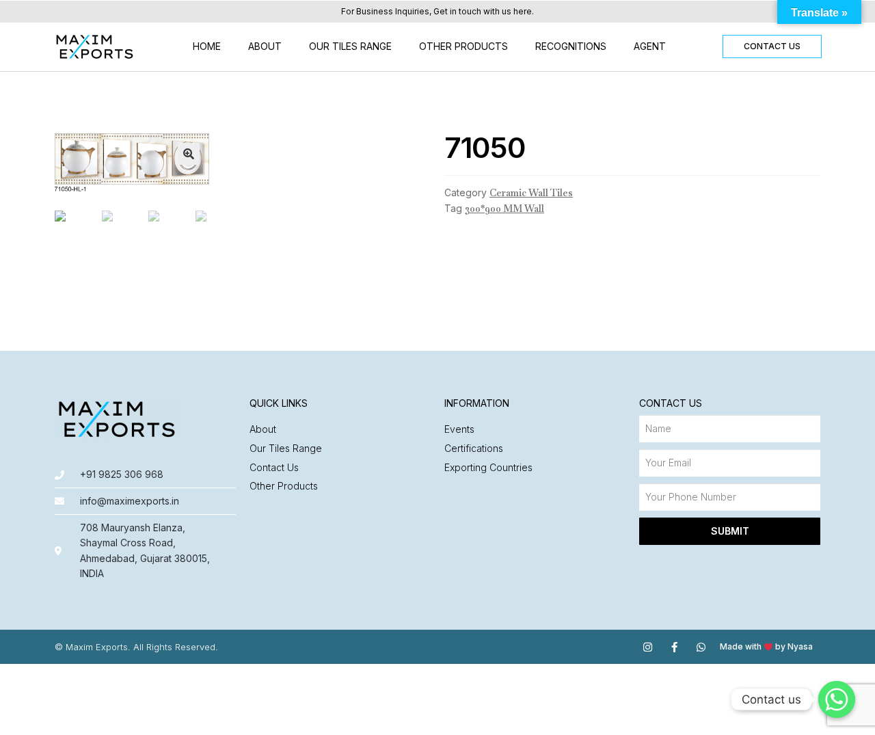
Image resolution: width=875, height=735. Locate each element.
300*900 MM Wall (504, 208)
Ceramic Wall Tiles (531, 193)
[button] (772, 46)
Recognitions (570, 46)
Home (207, 46)
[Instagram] (648, 647)
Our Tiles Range (350, 46)
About (265, 46)
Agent (650, 46)
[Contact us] (836, 699)
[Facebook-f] (674, 647)
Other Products (463, 46)
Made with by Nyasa (766, 646)
